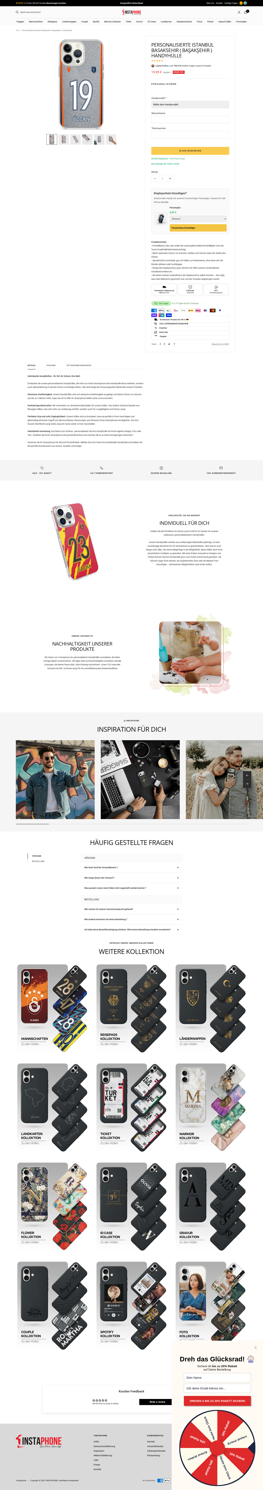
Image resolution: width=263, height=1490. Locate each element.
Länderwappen (69, 21)
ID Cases (152, 21)
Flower (210, 21)
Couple (84, 21)
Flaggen (20, 21)
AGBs (96, 1441)
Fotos (199, 21)
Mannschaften (36, 21)
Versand (51, 365)
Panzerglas (241, 21)
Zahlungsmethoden (156, 1451)
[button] (51, 139)
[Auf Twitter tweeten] (169, 344)
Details (31, 365)
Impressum (99, 1451)
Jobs (96, 1460)
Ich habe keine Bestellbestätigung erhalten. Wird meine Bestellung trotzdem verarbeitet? (127, 929)
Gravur (139, 21)
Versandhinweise (155, 1446)
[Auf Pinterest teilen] (164, 344)
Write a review (157, 1401)
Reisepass (52, 21)
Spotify (96, 21)
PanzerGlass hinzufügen (183, 228)
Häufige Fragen (231, 3)
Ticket (128, 21)
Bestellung (38, 861)
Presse (97, 1465)
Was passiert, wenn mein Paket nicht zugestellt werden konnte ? (115, 888)
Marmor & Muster (112, 21)
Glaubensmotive (184, 21)
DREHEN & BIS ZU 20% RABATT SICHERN (217, 1400)
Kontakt (219, 3)
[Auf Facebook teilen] (160, 344)
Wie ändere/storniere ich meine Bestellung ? (105, 919)
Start (18, 30)
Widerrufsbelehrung (103, 1455)
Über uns (210, 3)
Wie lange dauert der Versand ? (99, 878)
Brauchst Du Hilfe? (220, 344)
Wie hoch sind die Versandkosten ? (101, 867)
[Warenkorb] (245, 12)
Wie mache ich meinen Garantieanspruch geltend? (108, 909)
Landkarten (166, 21)
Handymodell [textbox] (158, 98)
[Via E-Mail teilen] (174, 344)
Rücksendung (153, 1455)
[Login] (239, 12)
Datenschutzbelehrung (104, 1446)
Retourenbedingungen (79, 365)
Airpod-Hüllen (224, 21)
